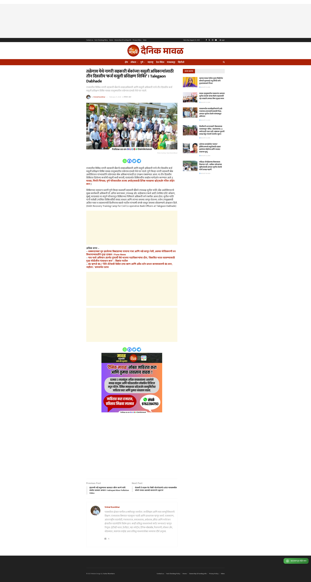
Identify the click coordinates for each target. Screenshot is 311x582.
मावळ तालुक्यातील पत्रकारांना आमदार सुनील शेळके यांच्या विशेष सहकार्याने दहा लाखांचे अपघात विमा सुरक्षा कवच (212, 96)
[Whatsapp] (125, 161)
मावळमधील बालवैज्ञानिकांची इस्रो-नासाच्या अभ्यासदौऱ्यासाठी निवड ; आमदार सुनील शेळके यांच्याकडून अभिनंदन (211, 112)
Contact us (89, 40)
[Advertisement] (155, 21)
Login (223, 40)
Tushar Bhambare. (109, 573)
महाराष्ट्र (150, 62)
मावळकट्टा (171, 62)
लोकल (133, 62)
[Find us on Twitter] (209, 40)
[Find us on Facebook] (206, 40)
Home (111, 40)
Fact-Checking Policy (101, 40)
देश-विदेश (160, 62)
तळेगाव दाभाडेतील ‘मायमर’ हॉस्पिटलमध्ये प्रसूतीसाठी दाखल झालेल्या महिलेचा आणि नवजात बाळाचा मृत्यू (210, 148)
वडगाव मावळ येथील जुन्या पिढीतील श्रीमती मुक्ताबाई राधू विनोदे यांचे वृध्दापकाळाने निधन (211, 81)
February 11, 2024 (115, 97)
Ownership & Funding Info (122, 40)
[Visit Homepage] (155, 51)
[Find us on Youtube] (216, 40)
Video (144, 40)
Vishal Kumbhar (99, 97)
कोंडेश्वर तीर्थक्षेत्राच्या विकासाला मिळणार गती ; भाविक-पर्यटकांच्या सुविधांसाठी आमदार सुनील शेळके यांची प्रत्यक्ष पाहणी (210, 165)
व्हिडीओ (181, 62)
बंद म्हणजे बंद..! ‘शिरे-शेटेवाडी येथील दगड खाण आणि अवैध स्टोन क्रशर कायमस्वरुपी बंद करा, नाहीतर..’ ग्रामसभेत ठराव (129, 265)
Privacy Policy (137, 40)
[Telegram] (139, 161)
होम (126, 62)
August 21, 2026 (205, 87)
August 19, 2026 (205, 173)
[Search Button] (224, 62)
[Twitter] (134, 161)
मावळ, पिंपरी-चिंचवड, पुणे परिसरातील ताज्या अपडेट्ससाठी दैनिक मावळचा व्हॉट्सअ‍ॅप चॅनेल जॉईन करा (130, 182)
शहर (130, 97)
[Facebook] (129, 161)
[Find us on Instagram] (212, 40)
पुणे (141, 62)
